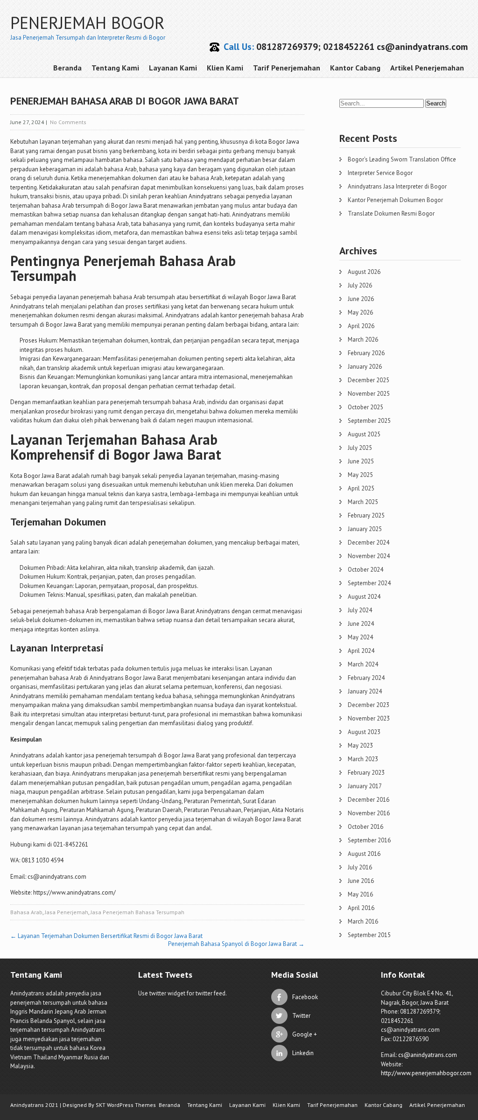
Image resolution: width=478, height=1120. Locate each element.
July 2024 (360, 610)
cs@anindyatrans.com (427, 1055)
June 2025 (361, 461)
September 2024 (369, 583)
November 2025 (369, 394)
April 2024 (361, 651)
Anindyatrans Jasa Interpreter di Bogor (397, 186)
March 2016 (363, 921)
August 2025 (364, 434)
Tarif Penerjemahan (286, 67)
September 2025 (369, 421)
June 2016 (361, 881)
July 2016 (360, 867)
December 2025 (368, 380)
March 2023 (363, 759)
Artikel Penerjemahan (427, 67)
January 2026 (365, 367)
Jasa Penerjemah (66, 912)
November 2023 (369, 718)
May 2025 (360, 475)
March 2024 (363, 664)
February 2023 (366, 773)
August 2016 (364, 854)
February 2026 (366, 353)
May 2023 (360, 745)
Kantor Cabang (355, 67)
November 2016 (369, 813)
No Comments (68, 122)
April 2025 (361, 488)
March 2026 (363, 339)
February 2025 (366, 515)
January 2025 (365, 529)
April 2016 (361, 908)
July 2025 (360, 448)
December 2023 (368, 705)
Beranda (67, 67)
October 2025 (365, 407)
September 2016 (369, 840)
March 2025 (363, 502)
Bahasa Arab (26, 912)
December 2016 (368, 800)
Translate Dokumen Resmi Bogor (391, 213)
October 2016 (365, 827)
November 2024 (369, 556)
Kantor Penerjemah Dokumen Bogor (395, 200)
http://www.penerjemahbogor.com (426, 1073)
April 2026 (361, 326)
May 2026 (360, 312)
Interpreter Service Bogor (380, 173)
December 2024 (368, 542)
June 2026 (361, 299)
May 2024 (360, 637)
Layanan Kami (173, 67)
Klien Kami (225, 67)
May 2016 (360, 894)
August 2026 (364, 272)
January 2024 (365, 691)
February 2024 (366, 678)
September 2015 (369, 935)
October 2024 (365, 570)
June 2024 (361, 624)
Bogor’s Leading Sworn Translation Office (402, 159)
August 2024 (364, 597)
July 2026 (360, 285)
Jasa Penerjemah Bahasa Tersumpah (137, 912)
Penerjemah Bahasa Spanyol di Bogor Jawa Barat (236, 944)
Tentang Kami (115, 67)
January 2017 (365, 786)
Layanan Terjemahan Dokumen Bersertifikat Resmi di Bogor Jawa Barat (106, 936)
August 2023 (364, 732)
